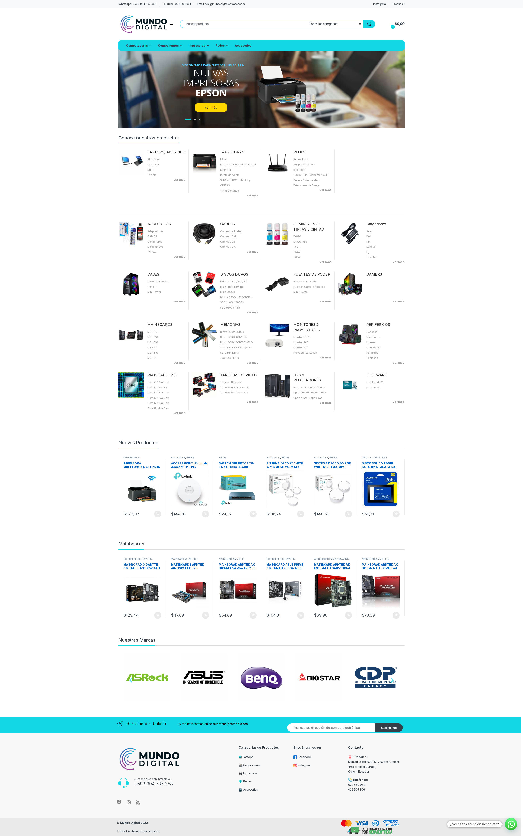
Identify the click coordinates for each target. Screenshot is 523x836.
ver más (179, 179)
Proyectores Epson (305, 352)
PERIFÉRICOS (378, 324)
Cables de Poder (230, 231)
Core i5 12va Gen (158, 392)
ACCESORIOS (159, 224)
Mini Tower (154, 291)
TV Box (151, 252)
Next (392, 681)
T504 (296, 246)
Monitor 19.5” (301, 337)
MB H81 (151, 357)
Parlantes (372, 352)
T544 (296, 252)
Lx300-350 (300, 241)
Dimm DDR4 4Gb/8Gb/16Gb (237, 342)
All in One (153, 159)
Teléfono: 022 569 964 (176, 4)
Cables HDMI (228, 236)
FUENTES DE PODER (311, 274)
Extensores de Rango (306, 185)
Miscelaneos (155, 246)
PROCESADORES (162, 375)
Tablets (151, 174)
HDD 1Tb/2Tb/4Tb (231, 286)
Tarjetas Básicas (230, 382)
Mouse (370, 342)
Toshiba (371, 257)
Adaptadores (155, 231)
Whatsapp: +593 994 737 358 (137, 4)
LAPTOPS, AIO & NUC (166, 152)
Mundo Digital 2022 (134, 822)
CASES (153, 274)
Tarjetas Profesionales (234, 392)
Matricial (225, 169)
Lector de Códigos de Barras (238, 164)
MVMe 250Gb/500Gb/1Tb (236, 297)
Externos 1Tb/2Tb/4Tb (234, 281)
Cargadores (376, 224)
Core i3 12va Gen (158, 382)
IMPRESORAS (232, 152)
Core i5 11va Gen (157, 387)
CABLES (152, 236)
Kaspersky (372, 387)
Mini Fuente (300, 291)
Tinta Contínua (229, 190)
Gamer (151, 286)
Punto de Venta (229, 174)
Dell (368, 236)
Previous (131, 681)
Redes (220, 45)
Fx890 (297, 236)
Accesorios (243, 45)
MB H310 (152, 337)
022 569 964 (356, 784)
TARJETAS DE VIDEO (238, 375)
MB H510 (152, 342)
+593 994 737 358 (153, 783)
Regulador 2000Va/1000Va (310, 387)
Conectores (154, 241)
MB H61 (151, 347)
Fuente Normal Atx (304, 281)
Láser (223, 159)
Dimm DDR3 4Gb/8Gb (233, 337)
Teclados (372, 357)
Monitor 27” (300, 347)
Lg (367, 252)
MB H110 (152, 331)
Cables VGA (228, 246)
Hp (368, 241)
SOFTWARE (376, 375)
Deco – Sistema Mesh (306, 180)
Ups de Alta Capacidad (307, 397)
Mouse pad (373, 347)
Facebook (398, 4)
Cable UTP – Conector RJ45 (311, 174)
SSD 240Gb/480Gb (232, 302)
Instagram (379, 4)
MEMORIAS (230, 324)
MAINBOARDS (159, 324)
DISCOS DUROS (234, 274)
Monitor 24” (300, 342)
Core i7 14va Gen (158, 408)
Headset (371, 331)
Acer (369, 231)
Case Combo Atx (158, 281)
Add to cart (157, 514)
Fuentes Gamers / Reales (309, 286)
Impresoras (197, 45)
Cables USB (227, 241)
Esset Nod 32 (374, 382)
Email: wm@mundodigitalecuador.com (221, 4)
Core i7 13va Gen (158, 403)
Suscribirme (389, 727)
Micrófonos (373, 337)
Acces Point (300, 159)
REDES (299, 152)
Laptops (247, 757)
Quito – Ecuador (358, 771)
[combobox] (243, 24)
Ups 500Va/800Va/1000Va (309, 392)
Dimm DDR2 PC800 (232, 331)
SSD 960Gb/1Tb (230, 307)
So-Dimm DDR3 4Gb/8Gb (235, 347)
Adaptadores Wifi (304, 164)
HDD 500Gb (227, 291)
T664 (296, 257)
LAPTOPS (153, 164)
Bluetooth (299, 169)
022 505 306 (357, 789)
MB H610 (152, 352)
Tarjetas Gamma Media (234, 387)
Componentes (168, 45)
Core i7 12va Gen (158, 397)
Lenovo (370, 246)
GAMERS (374, 274)
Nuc (149, 169)
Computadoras (137, 45)
